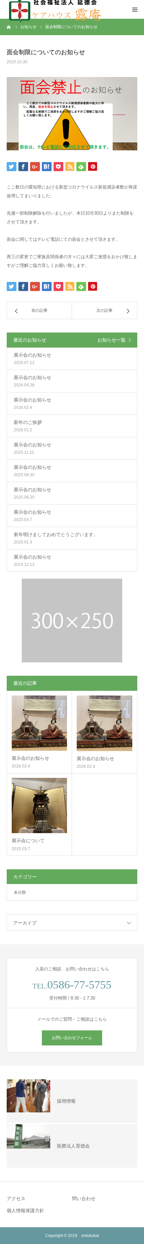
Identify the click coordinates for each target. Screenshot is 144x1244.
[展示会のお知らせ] (39, 723)
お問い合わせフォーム (72, 1037)
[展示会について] (39, 805)
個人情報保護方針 (25, 1210)
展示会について (28, 840)
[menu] (134, 9)
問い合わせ (83, 1198)
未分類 (20, 892)
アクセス (16, 1198)
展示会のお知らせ (30, 758)
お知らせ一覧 (111, 340)
